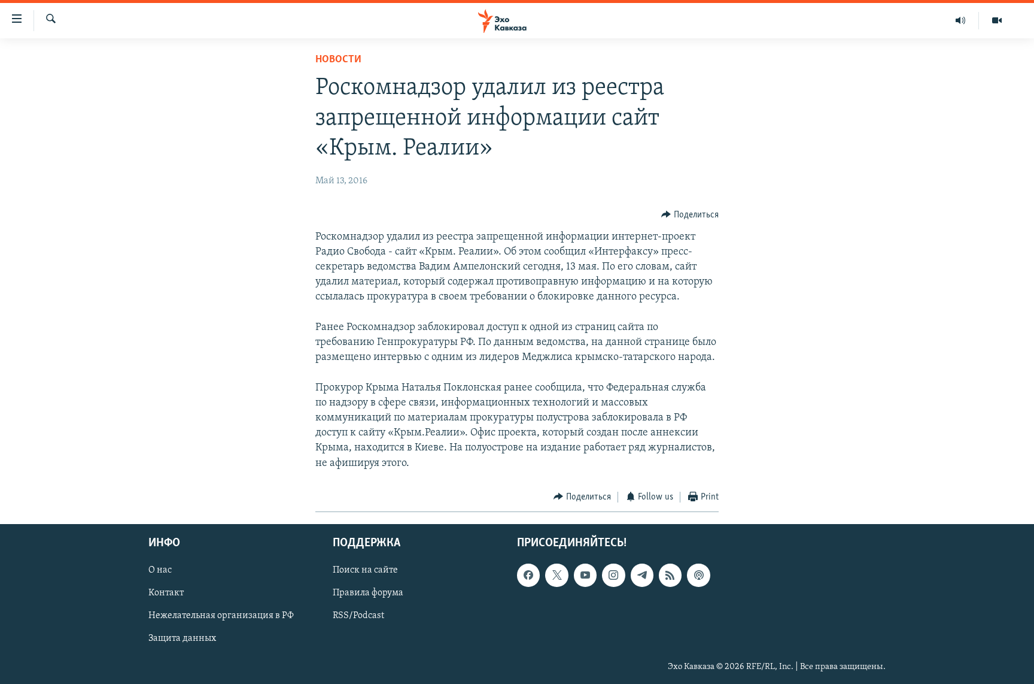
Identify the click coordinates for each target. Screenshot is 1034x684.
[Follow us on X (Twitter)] (556, 575)
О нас (160, 571)
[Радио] (960, 20)
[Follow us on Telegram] (642, 575)
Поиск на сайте (365, 571)
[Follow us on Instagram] (613, 575)
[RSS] (670, 575)
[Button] (690, 215)
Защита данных (182, 639)
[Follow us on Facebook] (528, 575)
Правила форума (368, 593)
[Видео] (997, 20)
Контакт (166, 593)
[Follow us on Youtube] (585, 575)
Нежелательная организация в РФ (221, 616)
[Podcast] (698, 575)
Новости (338, 60)
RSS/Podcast (358, 616)
